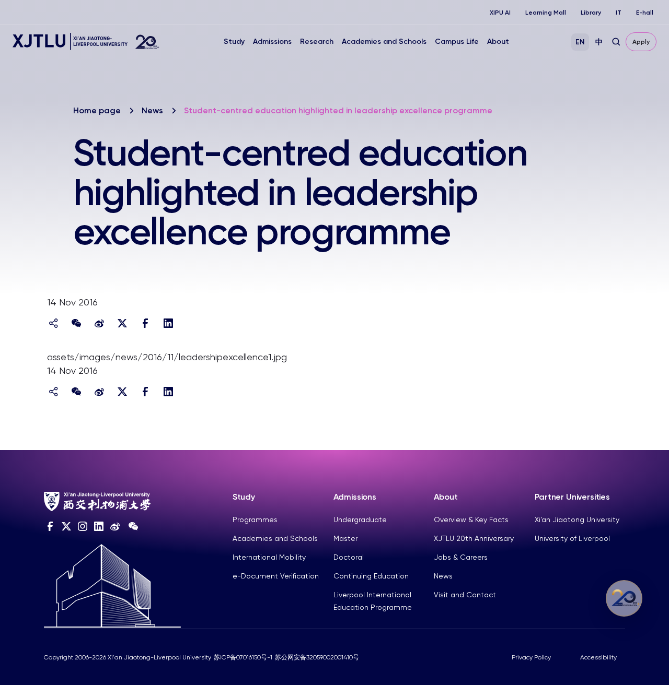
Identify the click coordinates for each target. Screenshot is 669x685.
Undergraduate (360, 519)
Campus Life (457, 41)
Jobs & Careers (461, 557)
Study (234, 41)
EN (580, 42)
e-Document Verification (276, 576)
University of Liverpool (572, 538)
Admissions (272, 41)
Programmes (255, 519)
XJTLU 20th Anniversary (474, 538)
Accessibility (598, 657)
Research (316, 41)
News (152, 110)
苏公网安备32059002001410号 (317, 657)
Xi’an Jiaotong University (577, 519)
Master (345, 538)
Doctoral (348, 557)
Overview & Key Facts (471, 519)
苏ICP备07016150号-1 (243, 657)
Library (591, 12)
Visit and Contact (465, 594)
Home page (97, 110)
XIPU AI (500, 12)
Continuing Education (371, 576)
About (498, 41)
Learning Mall (545, 12)
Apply (641, 41)
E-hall (644, 12)
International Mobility (269, 557)
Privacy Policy (531, 657)
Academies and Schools (384, 41)
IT (618, 12)
